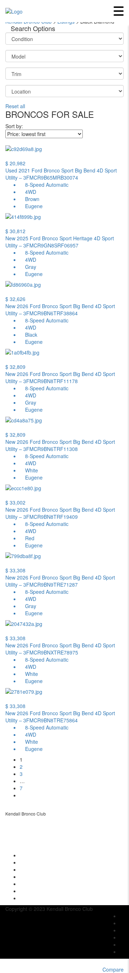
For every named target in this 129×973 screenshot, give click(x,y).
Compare (113, 969)
